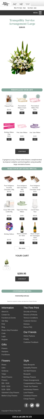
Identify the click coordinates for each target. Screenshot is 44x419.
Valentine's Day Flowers (10, 392)
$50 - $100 (5, 383)
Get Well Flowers (30, 371)
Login (4, 336)
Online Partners (29, 336)
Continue (22, 151)
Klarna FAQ (28, 327)
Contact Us (6, 315)
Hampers (5, 351)
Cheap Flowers (29, 399)
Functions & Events (9, 318)
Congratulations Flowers (32, 383)
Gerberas (5, 371)
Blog (3, 327)
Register (5, 339)
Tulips (4, 374)
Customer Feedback (31, 342)
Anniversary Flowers (31, 389)
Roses (4, 365)
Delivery (27, 324)
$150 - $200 (6, 389)
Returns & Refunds (30, 315)
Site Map (5, 321)
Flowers (4, 348)
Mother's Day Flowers (9, 396)
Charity (26, 339)
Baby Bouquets (29, 365)
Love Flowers (28, 392)
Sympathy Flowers (30, 368)
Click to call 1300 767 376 (22, 417)
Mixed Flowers (7, 377)
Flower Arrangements (31, 380)
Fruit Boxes (6, 355)
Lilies (3, 368)
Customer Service (30, 321)
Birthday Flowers (30, 377)
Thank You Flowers (31, 386)
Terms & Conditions (31, 318)
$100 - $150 (6, 386)
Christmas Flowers (30, 396)
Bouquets (27, 374)
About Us (5, 311)
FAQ (3, 324)
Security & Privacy (30, 311)
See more (22, 248)
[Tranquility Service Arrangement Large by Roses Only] (6, 261)
